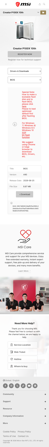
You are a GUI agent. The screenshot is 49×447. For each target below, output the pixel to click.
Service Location (22, 345)
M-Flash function (26, 136)
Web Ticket (19, 352)
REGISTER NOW (25, 54)
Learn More (23, 271)
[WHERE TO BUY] (43, 12)
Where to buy (20, 366)
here (24, 106)
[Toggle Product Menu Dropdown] (38, 12)
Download (25, 194)
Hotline (17, 359)
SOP (24, 132)
